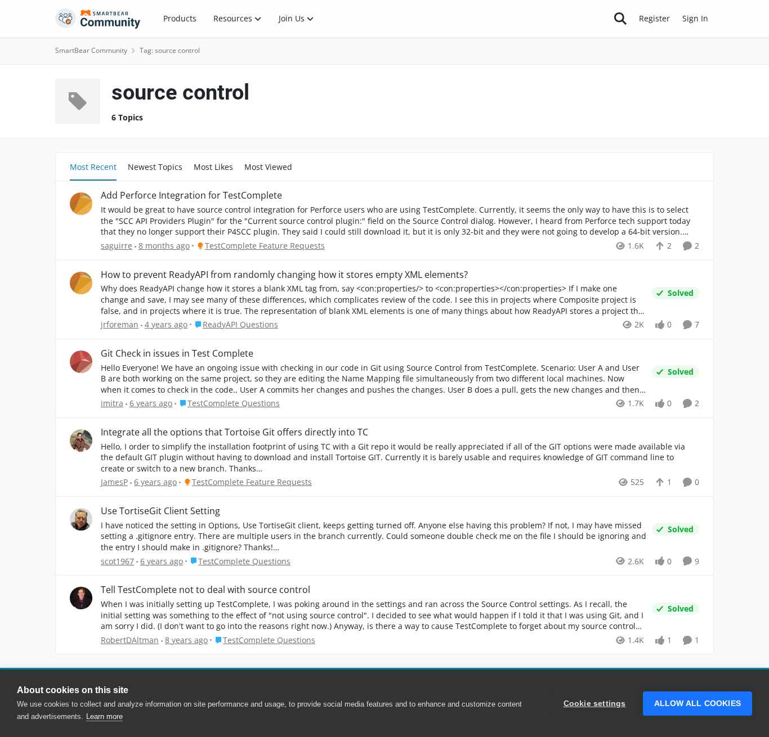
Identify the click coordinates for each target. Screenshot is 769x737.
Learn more (104, 716)
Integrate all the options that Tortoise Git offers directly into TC (234, 432)
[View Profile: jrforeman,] (81, 283)
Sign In (695, 18)
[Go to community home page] (98, 18)
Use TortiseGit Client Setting (160, 511)
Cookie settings (595, 703)
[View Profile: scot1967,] (81, 519)
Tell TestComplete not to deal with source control (205, 590)
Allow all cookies (697, 703)
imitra (112, 403)
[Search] (620, 18)
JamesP (114, 482)
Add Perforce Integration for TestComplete (191, 195)
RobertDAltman (130, 640)
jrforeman (119, 324)
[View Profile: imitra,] (81, 361)
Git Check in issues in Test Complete (177, 353)
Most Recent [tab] (93, 166)
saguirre (116, 245)
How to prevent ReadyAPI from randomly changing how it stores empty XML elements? (284, 275)
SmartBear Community (91, 50)
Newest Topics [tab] (155, 166)
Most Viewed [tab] (268, 166)
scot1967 (117, 561)
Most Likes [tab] (213, 166)
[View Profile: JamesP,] (81, 440)
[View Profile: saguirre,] (81, 203)
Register (654, 18)
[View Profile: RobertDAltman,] (81, 598)
